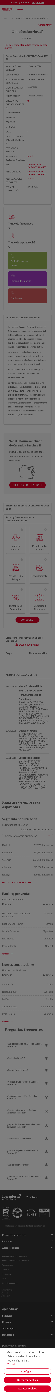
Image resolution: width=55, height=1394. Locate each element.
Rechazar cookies (27, 1380)
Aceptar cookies (27, 1388)
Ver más (11, 1364)
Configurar (27, 1371)
